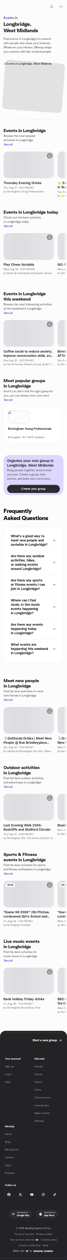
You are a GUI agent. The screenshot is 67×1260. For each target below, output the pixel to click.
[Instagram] (43, 1194)
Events (38, 1074)
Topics (38, 1082)
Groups (38, 1066)
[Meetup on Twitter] (20, 1194)
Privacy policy (44, 1234)
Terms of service (24, 1234)
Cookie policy (49, 1240)
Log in (8, 1074)
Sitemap (39, 1121)
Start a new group (45, 1040)
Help (8, 1082)
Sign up (9, 1066)
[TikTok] (55, 1194)
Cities (37, 1090)
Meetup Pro (12, 1149)
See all (8, 144)
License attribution (30, 1245)
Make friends (42, 1113)
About (8, 1134)
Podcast (10, 1173)
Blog (7, 1142)
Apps (8, 1165)
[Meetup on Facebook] (9, 1194)
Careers (9, 1157)
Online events (42, 1097)
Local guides (41, 1105)
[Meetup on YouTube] (32, 1194)
